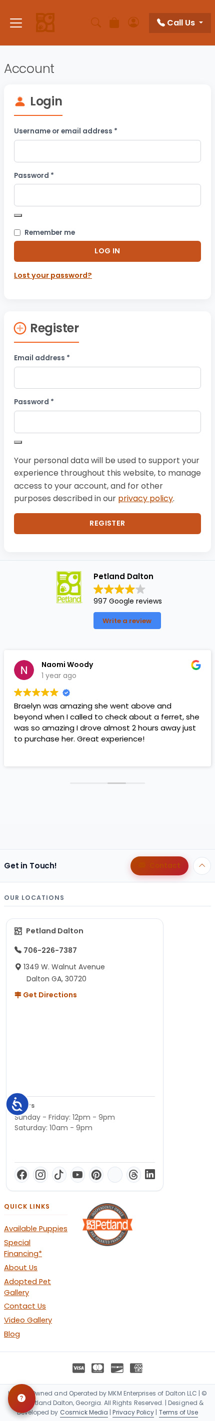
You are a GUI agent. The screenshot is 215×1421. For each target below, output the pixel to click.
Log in (107, 251)
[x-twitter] (115, 1175)
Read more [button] (176, 751)
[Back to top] (202, 866)
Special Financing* (23, 1248)
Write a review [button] (127, 621)
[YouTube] (77, 1175)
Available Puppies (36, 1229)
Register (107, 523)
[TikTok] (59, 1175)
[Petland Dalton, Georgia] (45, 23)
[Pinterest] (96, 1175)
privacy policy (145, 498)
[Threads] (133, 1175)
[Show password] (18, 215)
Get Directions (49, 995)
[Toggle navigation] (16, 22)
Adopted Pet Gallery (27, 1287)
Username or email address (81, 131)
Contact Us (25, 1306)
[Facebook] (21, 1175)
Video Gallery (28, 1320)
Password (50, 175)
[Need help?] (22, 1398)
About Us (21, 1268)
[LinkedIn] (150, 1175)
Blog (12, 1334)
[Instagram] (40, 1175)
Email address (58, 358)
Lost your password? (53, 275)
